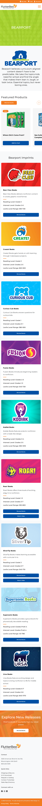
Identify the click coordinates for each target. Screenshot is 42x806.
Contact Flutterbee (7, 780)
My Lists (24, 1)
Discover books (9, 102)
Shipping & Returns (7, 773)
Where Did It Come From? (13, 135)
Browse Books (21, 214)
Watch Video (21, 516)
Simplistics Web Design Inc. (32, 800)
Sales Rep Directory (8, 782)
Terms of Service (14, 803)
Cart (31, 1)
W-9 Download (6, 775)
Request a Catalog (7, 777)
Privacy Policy (5, 803)
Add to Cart (16, 143)
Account (38, 1)
